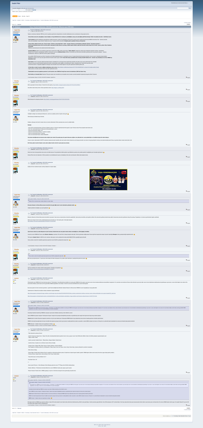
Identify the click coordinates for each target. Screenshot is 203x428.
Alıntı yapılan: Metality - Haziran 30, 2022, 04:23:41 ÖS (38, 198)
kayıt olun (32, 8)
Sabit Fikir (16, 3)
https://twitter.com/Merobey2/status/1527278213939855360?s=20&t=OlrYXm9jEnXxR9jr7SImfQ (78, 67)
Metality (16, 81)
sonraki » (189, 22)
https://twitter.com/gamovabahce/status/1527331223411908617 (66, 84)
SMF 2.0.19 (96, 424)
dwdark (16, 278)
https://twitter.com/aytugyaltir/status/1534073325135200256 (56, 99)
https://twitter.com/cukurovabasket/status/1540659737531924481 (42, 221)
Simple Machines (107, 424)
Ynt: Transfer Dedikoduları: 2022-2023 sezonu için (41, 80)
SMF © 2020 (101, 424)
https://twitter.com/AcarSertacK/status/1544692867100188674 (41, 269)
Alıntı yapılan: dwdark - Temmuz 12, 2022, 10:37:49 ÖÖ (38, 305)
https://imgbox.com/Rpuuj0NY (57, 87)
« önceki (185, 22)
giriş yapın (26, 8)
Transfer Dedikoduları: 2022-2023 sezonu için (40, 29)
